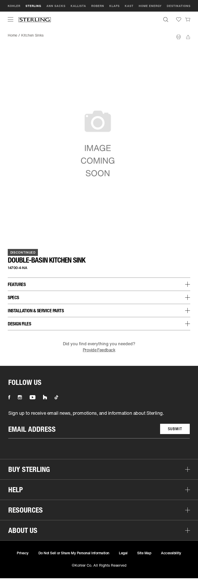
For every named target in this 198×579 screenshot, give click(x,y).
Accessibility (171, 553)
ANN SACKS (55, 6)
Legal (123, 553)
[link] (187, 19)
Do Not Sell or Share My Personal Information (73, 553)
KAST (129, 6)
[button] (10, 19)
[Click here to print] (178, 37)
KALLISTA (78, 6)
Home (12, 35)
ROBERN (97, 6)
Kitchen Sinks (32, 35)
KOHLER (14, 6)
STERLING (33, 6)
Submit (175, 428)
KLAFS (114, 6)
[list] (99, 424)
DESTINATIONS (179, 6)
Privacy (23, 553)
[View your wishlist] (178, 19)
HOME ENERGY (150, 6)
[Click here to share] (188, 37)
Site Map (144, 553)
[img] (35, 19)
